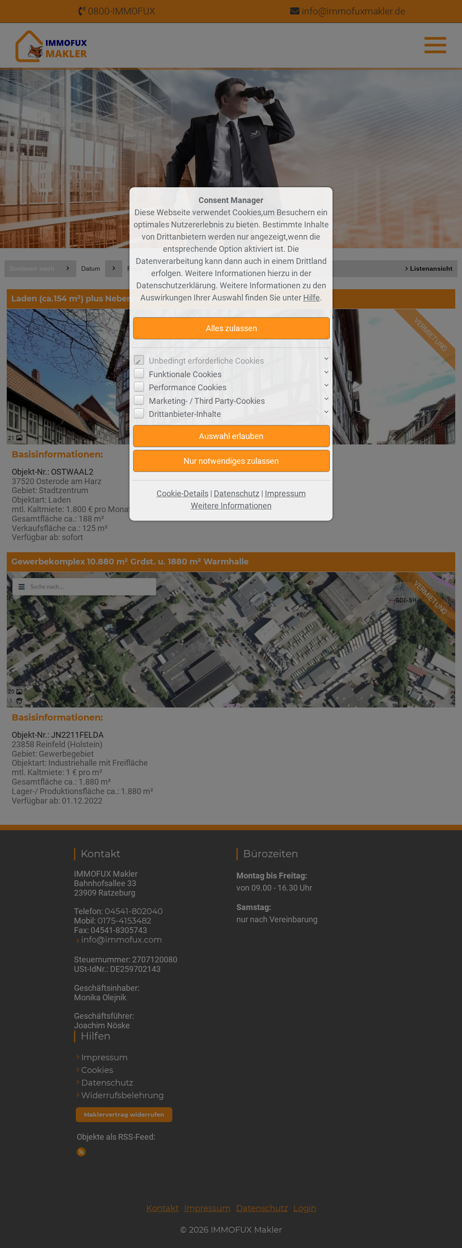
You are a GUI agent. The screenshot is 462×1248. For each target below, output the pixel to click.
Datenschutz (236, 493)
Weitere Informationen (231, 505)
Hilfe (311, 297)
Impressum (285, 493)
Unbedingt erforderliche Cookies (206, 360)
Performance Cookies (187, 387)
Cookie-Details (182, 493)
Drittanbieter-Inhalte (185, 414)
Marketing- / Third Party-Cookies (207, 401)
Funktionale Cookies (185, 374)
